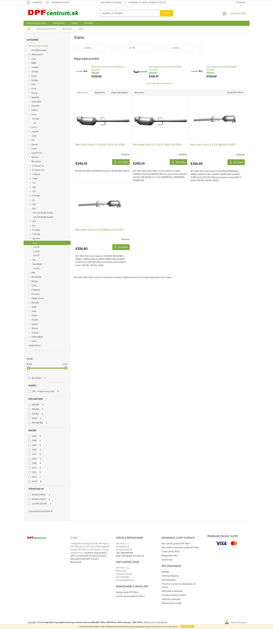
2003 (36, 436)
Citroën (35, 71)
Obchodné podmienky (111, 2)
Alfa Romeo (37, 54)
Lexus (34, 148)
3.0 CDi (36, 255)
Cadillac (35, 67)
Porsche (36, 294)
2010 (36, 467)
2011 (36, 472)
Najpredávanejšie (119, 92)
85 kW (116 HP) (41, 499)
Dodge (35, 80)
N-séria (35, 118)
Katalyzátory (34, 345)
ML (33, 225)
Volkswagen (37, 336)
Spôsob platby (169, 580)
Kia (33, 140)
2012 (36, 476)
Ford (34, 88)
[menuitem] (37, 23)
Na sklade (38, 378)
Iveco (34, 127)
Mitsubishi (36, 277)
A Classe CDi (38, 165)
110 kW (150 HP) (41, 503)
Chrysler (36, 105)
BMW (34, 63)
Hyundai (35, 97)
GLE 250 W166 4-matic (43, 212)
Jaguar (35, 131)
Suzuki (35, 324)
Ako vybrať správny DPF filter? (176, 543)
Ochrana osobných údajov (174, 595)
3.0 (34, 123)
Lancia (34, 144)
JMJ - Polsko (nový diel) (45, 391)
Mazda (35, 157)
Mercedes (36, 161)
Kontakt (165, 571)
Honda (35, 93)
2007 (36, 454)
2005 (36, 445)
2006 (36, 449)
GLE (34, 208)
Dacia (34, 76)
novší (36, 481)
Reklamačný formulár (172, 603)
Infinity (35, 110)
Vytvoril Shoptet (238, 622)
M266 (36, 418)
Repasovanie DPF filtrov (127, 592)
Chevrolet (36, 101)
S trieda (36, 234)
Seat (34, 311)
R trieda (36, 230)
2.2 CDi (36, 251)
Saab (34, 307)
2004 (36, 440)
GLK (34, 221)
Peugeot (36, 290)
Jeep (34, 135)
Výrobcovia (167, 559)
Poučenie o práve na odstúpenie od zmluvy (179, 586)
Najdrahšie (100, 92)
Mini (33, 272)
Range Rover (38, 298)
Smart (34, 315)
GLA (34, 204)
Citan (34, 178)
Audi (34, 59)
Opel (34, 285)
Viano (34, 242)
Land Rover (37, 153)
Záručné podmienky (171, 599)
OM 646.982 (39, 422)
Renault (35, 302)
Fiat (33, 84)
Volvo (34, 341)
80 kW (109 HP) (41, 494)
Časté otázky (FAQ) (171, 551)
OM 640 (37, 409)
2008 (36, 458)
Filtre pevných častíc (38, 46)
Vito (34, 259)
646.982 (37, 404)
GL (33, 200)
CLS (34, 191)
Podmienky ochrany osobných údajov (147, 2)
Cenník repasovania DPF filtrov (130, 596)
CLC (34, 183)
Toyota (35, 332)
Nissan (35, 281)
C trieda (36, 174)
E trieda (36, 195)
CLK (34, 187)
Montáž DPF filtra (170, 555)
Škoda (35, 328)
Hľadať (167, 13)
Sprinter (36, 238)
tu (178, 626)
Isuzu (34, 114)
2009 (36, 463)
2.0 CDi (36, 247)
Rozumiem (187, 626)
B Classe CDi (38, 170)
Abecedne (139, 92)
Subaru (35, 319)
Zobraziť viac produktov (158, 83)
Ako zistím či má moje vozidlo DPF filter (180, 547)
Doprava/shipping (170, 575)
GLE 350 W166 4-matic (43, 217)
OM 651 (37, 413)
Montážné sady (39, 50)
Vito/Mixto (37, 264)
